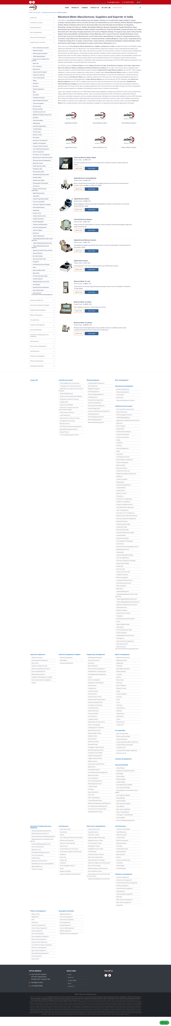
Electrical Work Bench (38, 847)
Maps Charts (92, 767)
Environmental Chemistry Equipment (127, 883)
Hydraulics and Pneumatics (39, 861)
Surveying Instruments (39, 97)
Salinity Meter (36, 123)
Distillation (63, 854)
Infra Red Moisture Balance (83, 219)
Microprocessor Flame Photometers (42, 157)
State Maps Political (94, 769)
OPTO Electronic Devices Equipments (70, 426)
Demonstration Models (66, 405)
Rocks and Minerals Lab (38, 671)
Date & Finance (120, 708)
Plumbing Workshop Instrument (41, 852)
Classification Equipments (95, 400)
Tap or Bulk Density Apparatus (41, 149)
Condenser (63, 863)
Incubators (36, 83)
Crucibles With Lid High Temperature (126, 750)
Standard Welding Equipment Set (41, 844)
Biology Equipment (35, 27)
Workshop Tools (36, 849)
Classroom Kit (120, 722)
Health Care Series (93, 711)
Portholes (91, 789)
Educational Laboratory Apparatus (41, 680)
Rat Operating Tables (38, 171)
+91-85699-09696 (36, 986)
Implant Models (120, 782)
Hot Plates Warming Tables (40, 276)
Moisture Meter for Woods (83, 322)
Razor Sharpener (93, 666)
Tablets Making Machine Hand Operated (40, 246)
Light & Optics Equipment (39, 950)
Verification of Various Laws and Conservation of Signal (68, 408)
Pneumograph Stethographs (40, 183)
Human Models (120, 817)
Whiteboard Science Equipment (69, 933)
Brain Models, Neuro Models (124, 785)
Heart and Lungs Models (123, 809)
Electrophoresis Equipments (96, 405)
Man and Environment (94, 730)
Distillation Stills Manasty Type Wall (42, 677)
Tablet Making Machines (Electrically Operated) (41, 239)
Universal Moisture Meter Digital (85, 157)
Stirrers (62, 835)
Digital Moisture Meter (81, 199)
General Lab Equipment (66, 663)
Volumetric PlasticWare (123, 829)
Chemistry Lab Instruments (134, 997)
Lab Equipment (120, 891)
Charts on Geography (94, 725)
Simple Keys (36, 210)
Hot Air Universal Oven (39, 77)
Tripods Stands (92, 786)
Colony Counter (37, 132)
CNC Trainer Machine (94, 797)
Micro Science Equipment (123, 902)
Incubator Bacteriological (40, 72)
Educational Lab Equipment (38, 37)
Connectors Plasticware (123, 860)
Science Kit (33, 17)
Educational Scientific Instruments (73, 997)
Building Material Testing (95, 811)
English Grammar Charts (95, 758)
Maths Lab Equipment (36, 315)
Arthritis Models (121, 801)
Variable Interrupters (38, 218)
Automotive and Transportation (97, 809)
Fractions (119, 697)
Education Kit (35, 959)
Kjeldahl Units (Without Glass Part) (42, 114)
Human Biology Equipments (96, 417)
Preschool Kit (120, 395)
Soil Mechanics (36, 858)
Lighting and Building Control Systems (99, 879)
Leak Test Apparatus (38, 151)
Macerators (36, 233)
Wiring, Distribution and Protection (98, 868)
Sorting (118, 677)
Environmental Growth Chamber (41, 264)
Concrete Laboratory (37, 855)
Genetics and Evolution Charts (96, 699)
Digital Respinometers (39, 193)
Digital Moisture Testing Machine (85, 178)
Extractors (63, 857)
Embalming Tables (37, 169)
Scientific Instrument (36, 22)
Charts (90, 677)
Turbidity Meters (37, 129)
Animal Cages (120, 865)
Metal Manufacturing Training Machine (43, 863)
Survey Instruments (94, 660)
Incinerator (91, 663)
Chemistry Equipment (122, 877)
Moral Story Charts (93, 741)
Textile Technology (37, 869)
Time (118, 702)
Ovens (34, 267)
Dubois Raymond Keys (38, 207)
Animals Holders (37, 177)
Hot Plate (35, 86)
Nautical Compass (93, 775)
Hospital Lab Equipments (37, 325)
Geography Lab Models (37, 366)
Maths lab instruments (123, 657)
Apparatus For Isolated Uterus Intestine (40, 59)
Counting (119, 674)
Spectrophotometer (38, 290)
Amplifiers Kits (64, 402)
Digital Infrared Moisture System (85, 240)
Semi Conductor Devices (67, 412)
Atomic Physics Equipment (39, 928)
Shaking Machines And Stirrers (41, 281)
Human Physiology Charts (95, 702)
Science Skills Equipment (67, 928)
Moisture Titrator (37, 134)
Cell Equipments (92, 397)
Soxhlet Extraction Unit (39, 112)
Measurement (36, 914)
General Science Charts (95, 697)
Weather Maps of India (94, 733)
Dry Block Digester (38, 279)
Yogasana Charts (93, 719)
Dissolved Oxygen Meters (39, 126)
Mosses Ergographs (38, 221)
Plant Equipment (93, 386)
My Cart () (106, 7)
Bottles (118, 857)
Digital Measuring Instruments (68, 429)
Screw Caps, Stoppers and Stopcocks (71, 851)
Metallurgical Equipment (95, 657)
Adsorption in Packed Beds (95, 682)
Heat (33, 919)
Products (75, 7)
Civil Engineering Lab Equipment (97, 674)
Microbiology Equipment (95, 419)
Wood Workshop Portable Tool (40, 833)
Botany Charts (92, 685)
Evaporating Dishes (122, 739)
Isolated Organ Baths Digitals (40, 199)
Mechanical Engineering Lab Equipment (99, 803)
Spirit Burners (64, 846)
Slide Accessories (121, 835)
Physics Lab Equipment (37, 361)
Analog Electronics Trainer (95, 849)
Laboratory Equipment (66, 657)
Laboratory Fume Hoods (39, 259)
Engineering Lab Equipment (38, 310)
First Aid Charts (92, 716)
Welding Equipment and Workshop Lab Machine (41, 840)
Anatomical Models (36, 330)
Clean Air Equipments (38, 89)
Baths (34, 92)
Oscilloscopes (92, 851)
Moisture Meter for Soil (82, 281)
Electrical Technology (94, 865)
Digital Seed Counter (81, 261)
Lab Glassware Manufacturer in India (55, 997)
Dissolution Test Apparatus (40, 140)
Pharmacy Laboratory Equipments (42, 160)
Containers (119, 863)
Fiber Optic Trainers (93, 835)
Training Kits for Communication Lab (70, 386)
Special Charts (92, 739)
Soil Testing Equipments (95, 781)
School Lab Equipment (122, 392)
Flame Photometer (38, 50)
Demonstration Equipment (124, 880)
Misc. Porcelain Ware (122, 733)
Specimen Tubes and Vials (67, 843)
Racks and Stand (121, 843)
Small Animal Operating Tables (41, 174)
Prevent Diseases (93, 713)
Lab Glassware (34, 341)
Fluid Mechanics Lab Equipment (97, 671)
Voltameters (63, 832)
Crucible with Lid (121, 747)
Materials (119, 897)
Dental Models (120, 768)
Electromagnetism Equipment (40, 936)
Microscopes (81, 998)
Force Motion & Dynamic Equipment (42, 945)
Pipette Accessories (122, 840)
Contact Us (94, 7)
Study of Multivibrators (66, 393)
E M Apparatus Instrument (67, 421)
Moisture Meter (37, 106)
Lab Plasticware (34, 351)
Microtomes (35, 663)
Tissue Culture (120, 837)
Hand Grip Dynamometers (39, 227)
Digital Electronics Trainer (95, 840)
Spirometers (36, 186)
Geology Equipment (65, 925)
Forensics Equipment (122, 885)
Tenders (84, 7)
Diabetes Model (120, 779)
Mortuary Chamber (38, 109)
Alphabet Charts (93, 736)
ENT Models (119, 773)
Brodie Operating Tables (39, 166)
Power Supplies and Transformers (70, 383)
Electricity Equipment (38, 933)
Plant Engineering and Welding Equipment (43, 836)
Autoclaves (36, 94)
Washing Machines (37, 866)
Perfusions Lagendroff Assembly (41, 204)
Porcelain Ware (34, 320)
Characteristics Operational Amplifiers (71, 396)
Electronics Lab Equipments (38, 346)
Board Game (120, 716)
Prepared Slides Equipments (96, 383)
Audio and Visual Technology (96, 860)
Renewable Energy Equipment (40, 953)
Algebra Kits (119, 663)
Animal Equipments (93, 391)
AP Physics (35, 922)
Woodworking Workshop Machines (41, 831)
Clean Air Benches (37, 253)
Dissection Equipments (95, 403)
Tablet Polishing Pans (38, 236)
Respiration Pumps (38, 163)
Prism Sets (91, 795)
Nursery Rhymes (121, 671)
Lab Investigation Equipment (124, 894)
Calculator (119, 666)
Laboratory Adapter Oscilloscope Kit (70, 874)
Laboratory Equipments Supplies (39, 305)
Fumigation (36, 261)
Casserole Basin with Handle (124, 744)
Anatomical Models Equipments (125, 820)
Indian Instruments (37, 657)
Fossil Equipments (65, 922)
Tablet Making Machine (39, 56)
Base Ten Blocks (121, 685)
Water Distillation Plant (39, 270)
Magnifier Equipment (94, 388)
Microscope (119, 397)
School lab (57, 998)
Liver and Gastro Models (123, 787)
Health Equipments (93, 414)
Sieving (34, 682)
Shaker (35, 80)
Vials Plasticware (121, 832)
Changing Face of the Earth (96, 727)
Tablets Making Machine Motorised (42, 243)
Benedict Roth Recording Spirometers (38, 189)
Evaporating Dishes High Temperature (127, 742)
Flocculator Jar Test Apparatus (41, 154)
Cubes (118, 691)
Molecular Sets (120, 854)
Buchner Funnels (121, 753)
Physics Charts (92, 694)
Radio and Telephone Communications (99, 863)
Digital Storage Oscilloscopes (96, 837)
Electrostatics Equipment (39, 939)
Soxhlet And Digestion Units (39, 666)
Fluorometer (36, 137)
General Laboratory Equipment (41, 287)
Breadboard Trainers (94, 846)
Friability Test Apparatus (39, 143)
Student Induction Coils (39, 216)
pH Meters (35, 117)
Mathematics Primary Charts (96, 722)
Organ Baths (36, 196)
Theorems (119, 705)
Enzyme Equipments (94, 408)
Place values (120, 680)
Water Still (35, 63)
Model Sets (119, 905)
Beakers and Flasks (65, 871)
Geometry (119, 682)
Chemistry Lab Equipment (37, 356)
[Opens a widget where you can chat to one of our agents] (164, 1023)
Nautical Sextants (93, 792)
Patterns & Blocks (121, 694)
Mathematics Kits (121, 660)
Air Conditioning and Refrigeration (97, 806)
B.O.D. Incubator (37, 66)
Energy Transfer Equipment (39, 942)
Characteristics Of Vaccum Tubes (70, 418)
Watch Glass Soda (65, 829)
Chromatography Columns (67, 865)
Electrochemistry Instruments (41, 47)
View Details (91, 168)
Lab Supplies (63, 660)
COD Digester (36, 284)
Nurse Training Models (122, 812)
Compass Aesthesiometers (40, 224)
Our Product (36, 12)
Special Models (120, 798)
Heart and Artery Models (123, 803)
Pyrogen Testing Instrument (40, 146)
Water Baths (36, 273)
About (138, 2)
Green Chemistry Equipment (124, 888)
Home (67, 7)
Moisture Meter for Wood (82, 302)
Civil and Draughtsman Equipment (97, 772)
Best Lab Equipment (36, 32)
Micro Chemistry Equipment (124, 899)
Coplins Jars (63, 860)
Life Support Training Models (124, 815)
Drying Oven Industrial (38, 75)
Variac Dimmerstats (94, 829)
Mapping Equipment (65, 914)
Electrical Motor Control (95, 871)
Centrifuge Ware (121, 868)
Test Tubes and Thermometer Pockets (71, 837)
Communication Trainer (95, 843)
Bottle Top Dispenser (94, 680)
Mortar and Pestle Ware (123, 736)
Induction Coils (37, 213)
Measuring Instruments (38, 674)
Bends (62, 868)
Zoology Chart (92, 688)
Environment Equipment (67, 919)
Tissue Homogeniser (38, 103)
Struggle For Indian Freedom (96, 747)
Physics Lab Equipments (39, 925)
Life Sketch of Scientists (95, 705)
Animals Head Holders (39, 180)
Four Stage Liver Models (123, 795)
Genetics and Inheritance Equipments (99, 411)
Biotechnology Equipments (96, 394)
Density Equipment (37, 931)
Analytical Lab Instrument (49, 12)
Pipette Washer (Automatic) (40, 100)
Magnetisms (35, 917)
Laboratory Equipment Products (125, 400)
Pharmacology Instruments (40, 53)
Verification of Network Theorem (69, 399)
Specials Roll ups (93, 744)
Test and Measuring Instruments (69, 435)
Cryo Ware (119, 846)
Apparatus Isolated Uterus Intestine (42, 250)
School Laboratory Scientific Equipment (93, 997)
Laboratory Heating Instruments (41, 668)
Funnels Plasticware (122, 849)
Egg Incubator (36, 69)
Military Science (92, 761)
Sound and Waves (37, 956)
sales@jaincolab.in (37, 982)
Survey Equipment (93, 778)
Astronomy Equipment (66, 917)
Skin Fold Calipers (37, 230)
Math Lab (62, 998)
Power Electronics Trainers (96, 854)
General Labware (121, 851)
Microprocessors (65, 423)
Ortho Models (120, 806)
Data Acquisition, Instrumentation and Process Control (98, 875)
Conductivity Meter (38, 120)
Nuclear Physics (64, 432)
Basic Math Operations (123, 668)
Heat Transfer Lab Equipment (96, 668)
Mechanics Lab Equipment (39, 947)
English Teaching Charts (95, 755)
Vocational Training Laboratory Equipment (39, 335)
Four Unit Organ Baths (39, 201)
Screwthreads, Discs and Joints (69, 849)
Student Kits (120, 725)
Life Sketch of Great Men (95, 753)
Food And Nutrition (93, 708)
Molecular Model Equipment (96, 422)
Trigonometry (120, 713)
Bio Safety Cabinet (38, 256)
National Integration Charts (96, 750)
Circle (118, 699)
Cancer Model (120, 776)
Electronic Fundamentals (95, 857)
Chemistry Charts (93, 691)
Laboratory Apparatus (36, 300)
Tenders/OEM (72, 980)
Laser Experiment (65, 415)
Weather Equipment (65, 931)
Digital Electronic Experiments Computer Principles (71, 389)
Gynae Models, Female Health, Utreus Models (126, 791)
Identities (119, 711)
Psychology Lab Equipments (40, 660)
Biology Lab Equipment (122, 389)
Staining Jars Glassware (67, 840)
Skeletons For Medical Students (125, 770)
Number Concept (121, 688)
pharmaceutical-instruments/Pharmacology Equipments (42, 293)
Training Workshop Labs (95, 800)
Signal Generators (93, 832)
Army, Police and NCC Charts (96, 764)
